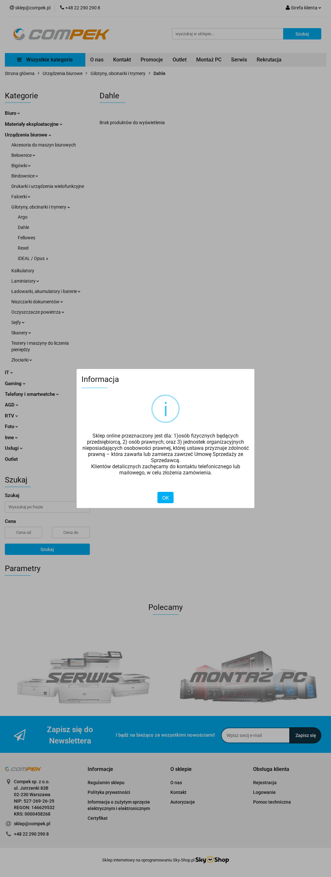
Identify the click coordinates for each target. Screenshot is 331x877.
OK (165, 497)
